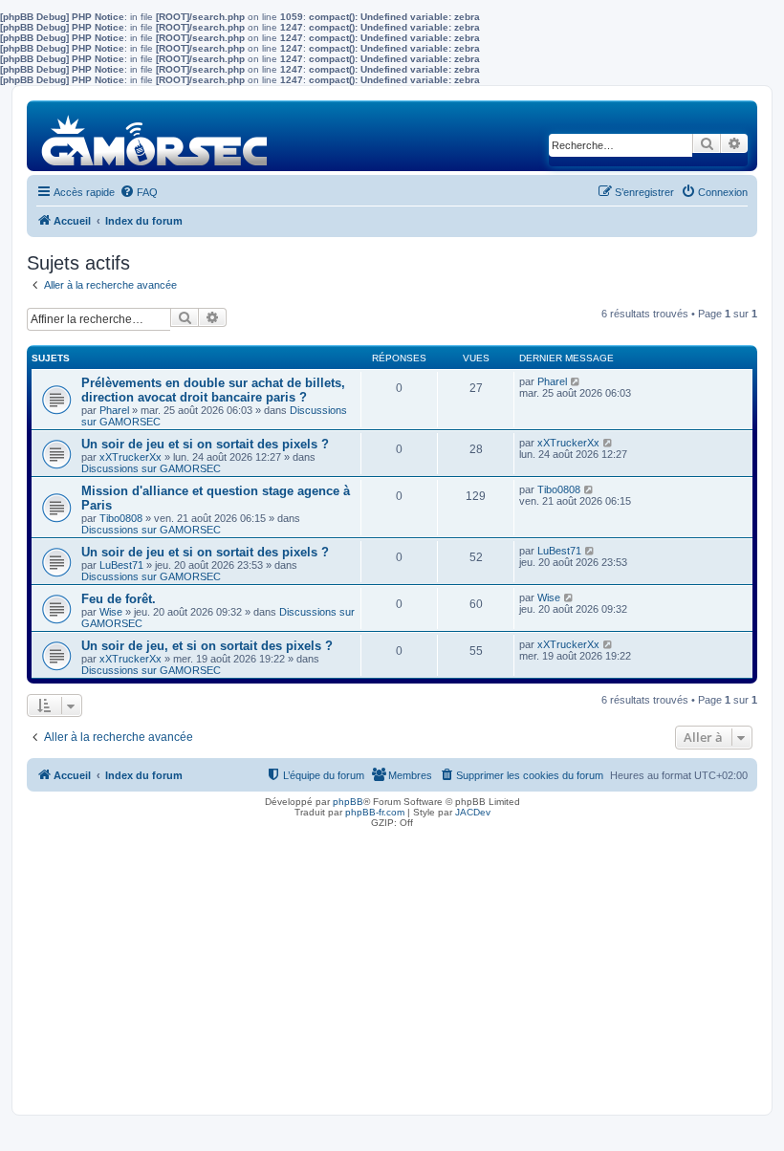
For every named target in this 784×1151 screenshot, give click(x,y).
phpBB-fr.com (374, 812)
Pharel (114, 410)
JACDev (472, 812)
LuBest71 (121, 565)
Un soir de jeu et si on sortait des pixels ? (205, 444)
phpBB (348, 801)
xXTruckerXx (130, 457)
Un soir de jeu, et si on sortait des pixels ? (207, 646)
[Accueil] (155, 135)
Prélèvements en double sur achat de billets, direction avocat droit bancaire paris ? (213, 390)
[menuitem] (139, 192)
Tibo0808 (120, 518)
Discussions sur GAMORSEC (151, 468)
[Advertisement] (392, 966)
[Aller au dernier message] (576, 381)
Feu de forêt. (118, 599)
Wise (110, 612)
